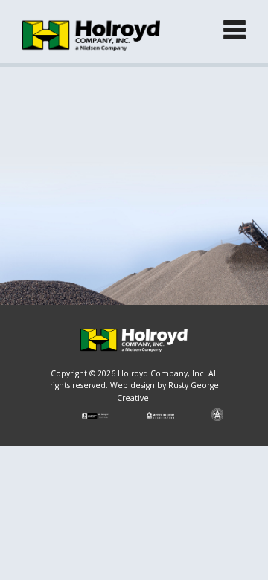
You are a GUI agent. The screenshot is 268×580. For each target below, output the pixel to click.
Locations (57, 230)
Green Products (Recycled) (97, 191)
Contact (52, 269)
